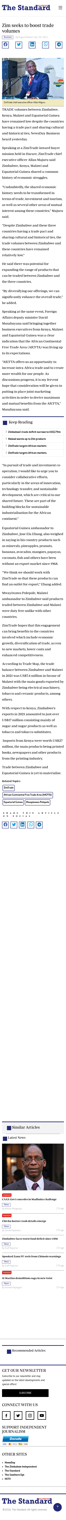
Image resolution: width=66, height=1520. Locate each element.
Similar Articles (26, 1127)
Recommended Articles (29, 1350)
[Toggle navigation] (60, 8)
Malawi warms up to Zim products (27, 439)
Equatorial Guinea (13, 802)
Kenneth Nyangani (13, 1288)
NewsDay (10, 1462)
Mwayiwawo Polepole (37, 802)
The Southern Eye (14, 1475)
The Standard (12, 1471)
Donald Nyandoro (13, 1230)
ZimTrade (9, 788)
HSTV (8, 1479)
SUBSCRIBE (25, 1393)
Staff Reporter (11, 1248)
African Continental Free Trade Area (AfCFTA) (28, 795)
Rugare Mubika (25, 37)
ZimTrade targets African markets (27, 446)
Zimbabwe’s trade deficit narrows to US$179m (34, 432)
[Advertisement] (33, 978)
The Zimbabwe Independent (21, 1466)
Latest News (17, 1137)
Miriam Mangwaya (13, 1209)
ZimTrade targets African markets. (27, 453)
